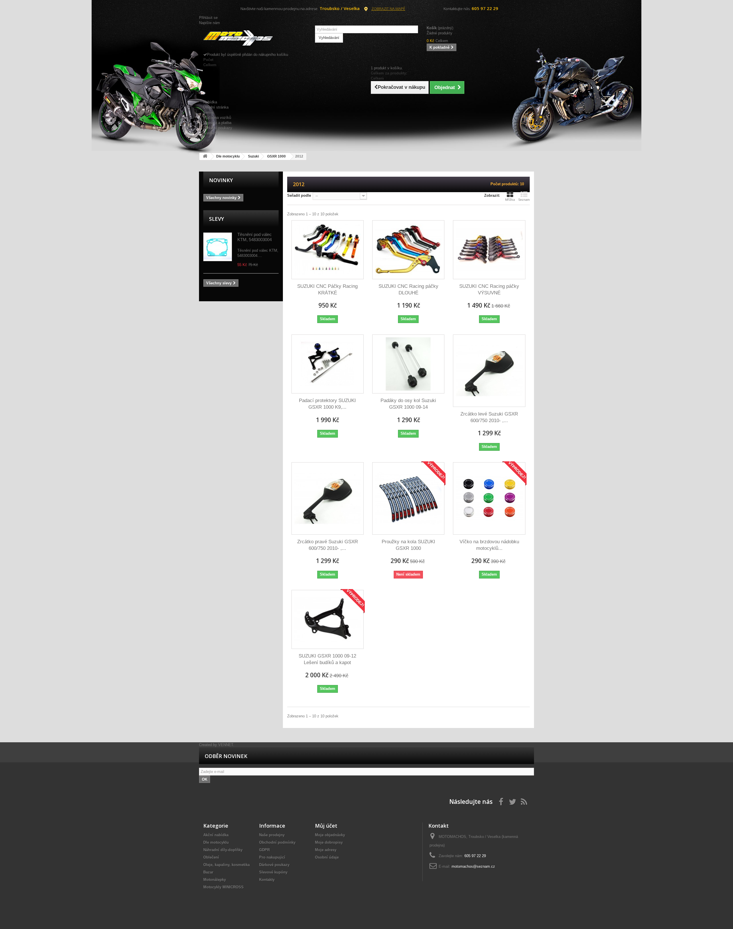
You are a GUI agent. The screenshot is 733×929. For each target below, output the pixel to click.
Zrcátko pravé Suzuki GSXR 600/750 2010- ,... (327, 545)
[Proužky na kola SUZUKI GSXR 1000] (408, 498)
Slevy (216, 218)
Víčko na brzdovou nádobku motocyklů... (489, 545)
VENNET (225, 745)
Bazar (208, 872)
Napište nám (209, 23)
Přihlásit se (208, 17)
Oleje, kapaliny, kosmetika (226, 865)
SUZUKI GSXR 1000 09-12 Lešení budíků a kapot (327, 659)
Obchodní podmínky (277, 842)
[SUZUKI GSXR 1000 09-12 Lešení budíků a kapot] (327, 619)
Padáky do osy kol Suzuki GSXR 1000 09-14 (408, 404)
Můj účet (326, 825)
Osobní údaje (327, 857)
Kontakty (210, 133)
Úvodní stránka (215, 107)
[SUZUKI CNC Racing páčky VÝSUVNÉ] (489, 249)
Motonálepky (214, 879)
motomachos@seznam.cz (473, 866)
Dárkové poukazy (217, 128)
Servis (208, 112)
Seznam (524, 199)
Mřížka (510, 199)
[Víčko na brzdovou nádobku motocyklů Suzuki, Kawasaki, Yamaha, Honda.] (489, 498)
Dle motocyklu (216, 842)
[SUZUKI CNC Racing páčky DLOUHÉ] (408, 249)
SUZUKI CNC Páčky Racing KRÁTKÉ (327, 290)
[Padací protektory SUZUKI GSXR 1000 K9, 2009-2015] (327, 364)
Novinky (221, 180)
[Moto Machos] (254, 38)
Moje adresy (325, 850)
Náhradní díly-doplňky (223, 850)
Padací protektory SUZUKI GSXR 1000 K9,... (327, 404)
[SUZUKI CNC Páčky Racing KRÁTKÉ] (327, 249)
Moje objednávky (330, 835)
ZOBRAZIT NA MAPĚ (388, 8)
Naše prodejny (272, 835)
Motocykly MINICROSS (223, 887)
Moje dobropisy (329, 842)
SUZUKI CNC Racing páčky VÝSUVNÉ (489, 290)
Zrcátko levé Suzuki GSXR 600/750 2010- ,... (489, 417)
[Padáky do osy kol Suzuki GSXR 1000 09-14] (408, 364)
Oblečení (211, 857)
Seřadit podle (299, 195)
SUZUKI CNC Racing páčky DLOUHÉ (408, 290)
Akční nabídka (215, 835)
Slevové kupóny (273, 872)
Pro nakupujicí (272, 857)
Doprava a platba (217, 123)
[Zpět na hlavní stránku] (205, 156)
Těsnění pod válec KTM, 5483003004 (254, 237)
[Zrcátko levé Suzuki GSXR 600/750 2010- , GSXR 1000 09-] (489, 370)
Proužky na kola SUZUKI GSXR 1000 (408, 545)
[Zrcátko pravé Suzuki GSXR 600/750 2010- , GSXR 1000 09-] (327, 498)
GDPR (264, 850)
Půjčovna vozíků (217, 117)
